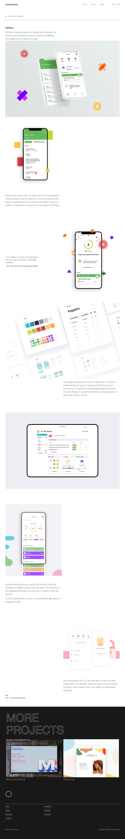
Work (84, 4)
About (102, 4)
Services (93, 4)
